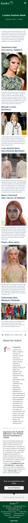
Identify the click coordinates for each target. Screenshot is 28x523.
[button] (25, 2)
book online (19, 465)
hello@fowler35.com (17, 463)
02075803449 (9, 465)
